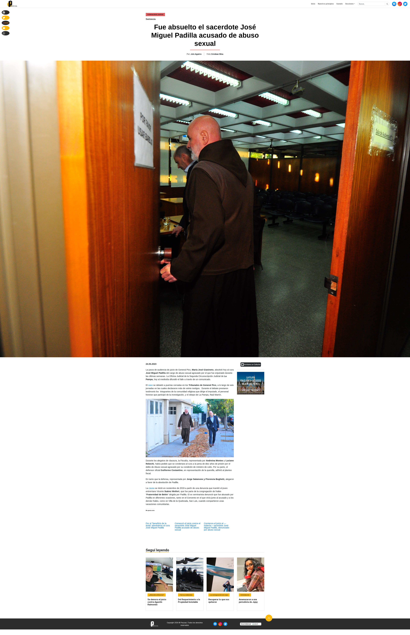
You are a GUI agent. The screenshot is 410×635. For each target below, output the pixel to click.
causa (151, 488)
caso (150, 385)
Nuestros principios (326, 4)
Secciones (349, 4)
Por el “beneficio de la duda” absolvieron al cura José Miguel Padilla (158, 525)
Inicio (313, 4)
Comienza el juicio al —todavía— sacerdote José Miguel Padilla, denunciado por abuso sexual (216, 526)
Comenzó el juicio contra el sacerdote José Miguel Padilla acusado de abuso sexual (187, 526)
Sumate (339, 4)
